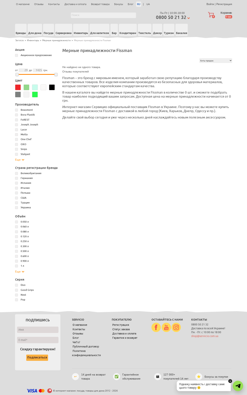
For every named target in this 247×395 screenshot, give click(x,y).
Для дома (34, 33)
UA (148, 4)
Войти (210, 4)
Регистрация (224, 4)
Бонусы (118, 4)
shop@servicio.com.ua (204, 336)
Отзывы (39, 4)
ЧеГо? (76, 342)
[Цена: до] (56, 74)
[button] (238, 386)
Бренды (21, 33)
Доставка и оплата (75, 4)
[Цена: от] (17, 74)
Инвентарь (81, 33)
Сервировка (64, 33)
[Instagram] (176, 327)
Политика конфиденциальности (86, 353)
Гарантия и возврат (124, 338)
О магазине (23, 4)
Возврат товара (100, 4)
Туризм (169, 33)
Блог (130, 4)
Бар (114, 33)
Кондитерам (127, 33)
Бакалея (181, 33)
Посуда (48, 33)
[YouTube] (166, 327)
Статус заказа (121, 329)
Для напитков (99, 33)
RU (138, 4)
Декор (157, 33)
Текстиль (144, 33)
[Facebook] (156, 327)
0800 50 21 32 (171, 17)
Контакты (54, 4)
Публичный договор (86, 346)
